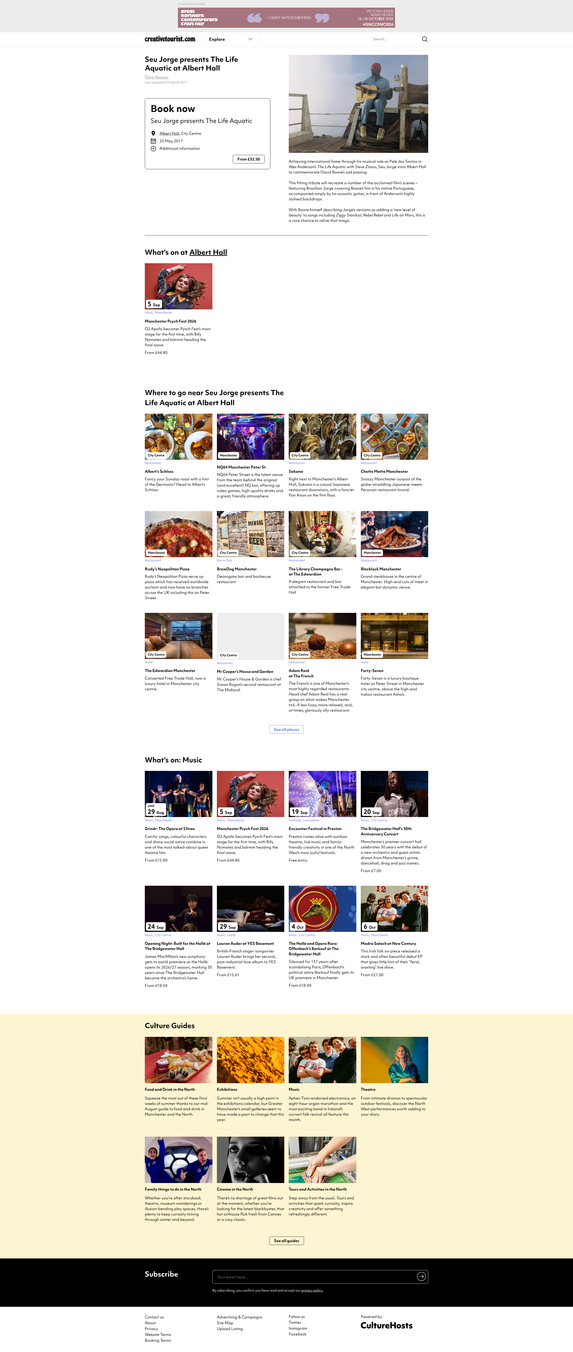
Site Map (225, 1323)
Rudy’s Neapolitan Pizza (167, 568)
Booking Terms (158, 1340)
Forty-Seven (372, 670)
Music (294, 1089)
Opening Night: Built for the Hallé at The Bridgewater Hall (177, 946)
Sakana (296, 471)
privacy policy (312, 1290)
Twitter (295, 1322)
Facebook (298, 1334)
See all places (286, 729)
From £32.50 (248, 159)
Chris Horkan (156, 77)
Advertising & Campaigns (239, 1317)
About (150, 1323)
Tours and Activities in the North (318, 1189)
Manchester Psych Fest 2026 (170, 321)
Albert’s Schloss (159, 471)
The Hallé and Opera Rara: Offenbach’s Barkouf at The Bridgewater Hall (314, 948)
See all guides (286, 1240)
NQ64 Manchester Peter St (241, 467)
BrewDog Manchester (237, 568)
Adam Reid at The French (301, 673)
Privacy (151, 1328)
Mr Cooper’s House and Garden (245, 671)
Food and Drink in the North (170, 1089)
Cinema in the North (235, 1189)
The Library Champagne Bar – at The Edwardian (316, 571)
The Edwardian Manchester (170, 670)
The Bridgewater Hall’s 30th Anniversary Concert (386, 831)
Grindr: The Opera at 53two (170, 828)
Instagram (298, 1328)
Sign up (421, 1276)
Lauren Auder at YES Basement (245, 943)
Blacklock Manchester (381, 568)
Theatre (368, 1089)
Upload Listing (230, 1328)
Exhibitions (227, 1089)
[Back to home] (170, 40)
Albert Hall (169, 133)
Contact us (154, 1317)
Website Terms (158, 1334)
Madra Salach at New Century (388, 943)
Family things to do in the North (173, 1189)
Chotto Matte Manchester (384, 471)
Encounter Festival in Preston (315, 828)
